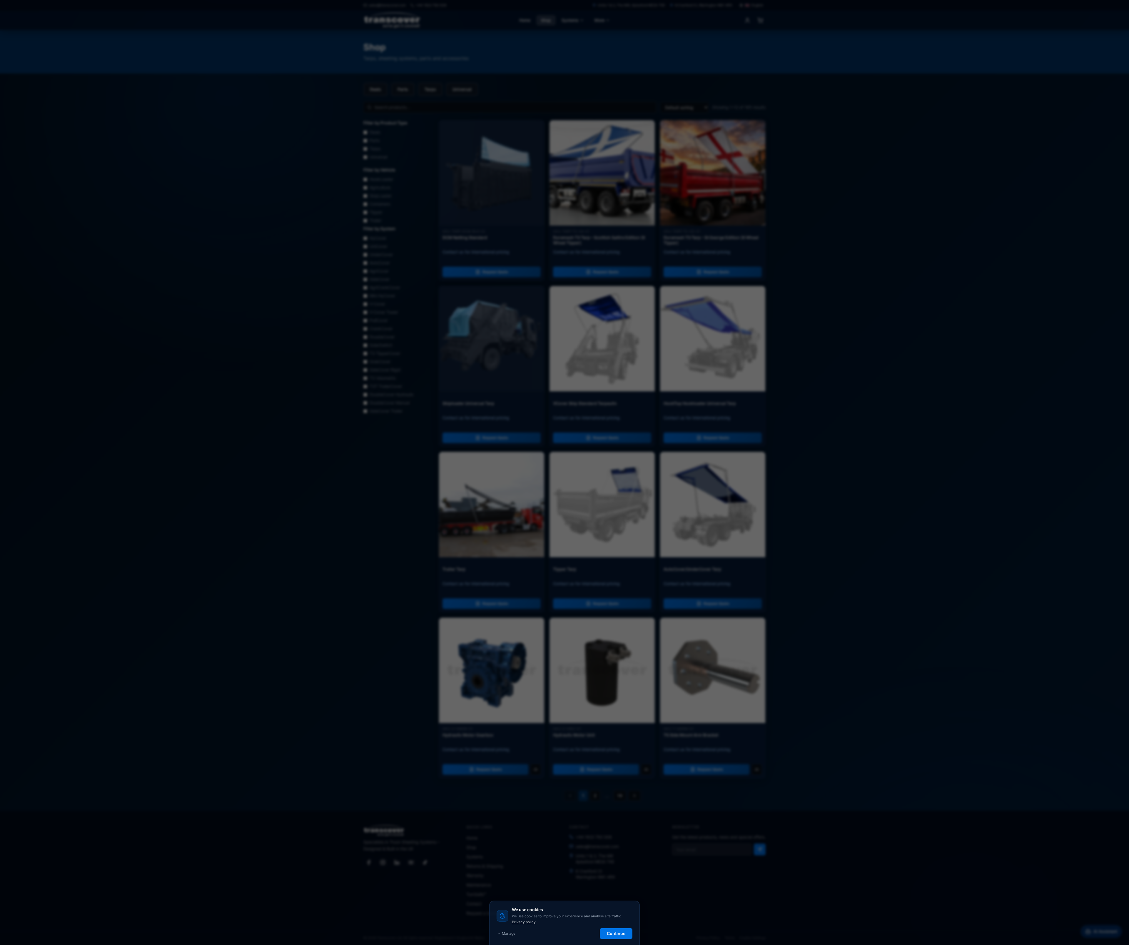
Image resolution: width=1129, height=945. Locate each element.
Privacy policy (524, 922)
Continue (616, 933)
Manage (508, 933)
